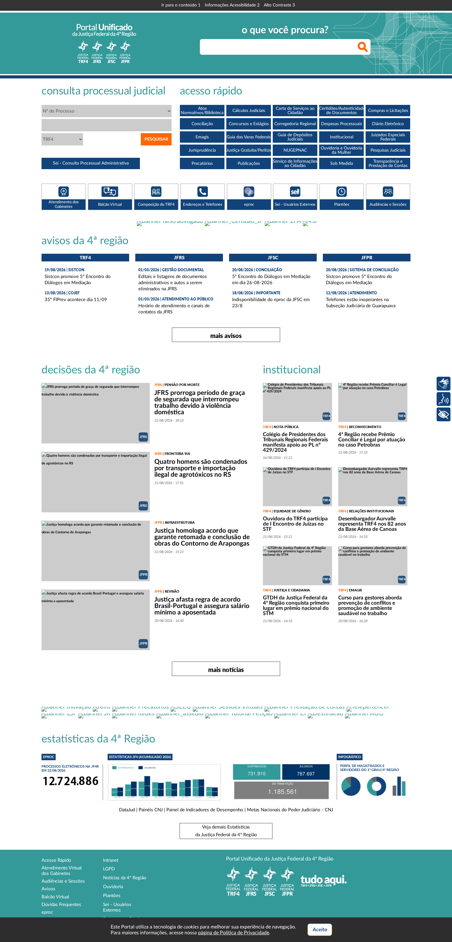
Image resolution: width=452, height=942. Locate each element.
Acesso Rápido (56, 860)
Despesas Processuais (341, 124)
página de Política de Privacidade (233, 932)
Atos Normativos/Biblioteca (202, 110)
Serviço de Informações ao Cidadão (295, 163)
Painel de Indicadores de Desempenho (204, 810)
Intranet (110, 860)
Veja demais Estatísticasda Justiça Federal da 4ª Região (226, 831)
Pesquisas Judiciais (388, 150)
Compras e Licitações (388, 111)
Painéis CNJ (151, 810)
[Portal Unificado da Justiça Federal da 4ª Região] (104, 43)
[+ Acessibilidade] (443, 414)
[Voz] (443, 399)
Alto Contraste (279, 5)
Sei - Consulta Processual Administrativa (91, 163)
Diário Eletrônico (388, 124)
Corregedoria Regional (295, 124)
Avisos (48, 889)
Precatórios (202, 163)
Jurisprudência (202, 150)
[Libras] (443, 384)
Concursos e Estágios (249, 124)
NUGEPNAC (295, 150)
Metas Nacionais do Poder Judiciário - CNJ (290, 810)
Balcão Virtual (55, 897)
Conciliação (202, 124)
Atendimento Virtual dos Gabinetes (62, 871)
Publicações (249, 163)
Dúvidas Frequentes (61, 904)
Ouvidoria (113, 886)
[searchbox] (285, 47)
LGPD (109, 869)
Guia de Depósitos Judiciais (295, 137)
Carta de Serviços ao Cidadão (295, 110)
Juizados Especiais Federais (388, 137)
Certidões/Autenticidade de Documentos (341, 110)
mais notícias (226, 669)
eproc (47, 912)
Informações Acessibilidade (232, 5)
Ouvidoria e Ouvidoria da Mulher (341, 150)
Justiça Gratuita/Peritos (248, 150)
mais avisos (226, 335)
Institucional (341, 137)
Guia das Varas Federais (249, 137)
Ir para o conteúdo (180, 5)
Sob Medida (341, 163)
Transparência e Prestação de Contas (388, 163)
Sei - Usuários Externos (117, 907)
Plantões (112, 895)
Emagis (202, 137)
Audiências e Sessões (63, 881)
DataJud (127, 810)
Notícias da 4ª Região (124, 878)
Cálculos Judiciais (248, 111)
